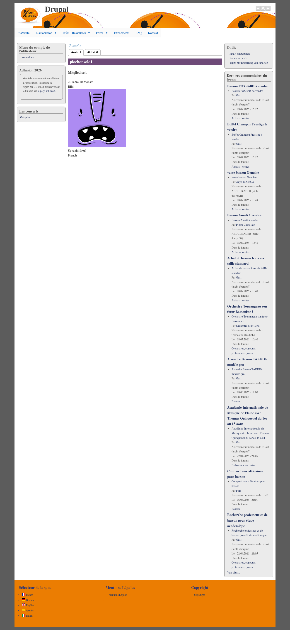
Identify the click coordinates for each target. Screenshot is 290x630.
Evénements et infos (243, 465)
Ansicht (77, 52)
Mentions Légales (118, 594)
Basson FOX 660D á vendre (247, 85)
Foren (98, 34)
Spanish (29, 610)
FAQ (139, 33)
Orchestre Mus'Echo (247, 326)
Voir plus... (26, 117)
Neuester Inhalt (238, 58)
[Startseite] (29, 24)
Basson (236, 401)
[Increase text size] (268, 11)
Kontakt (153, 33)
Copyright (199, 594)
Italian (29, 615)
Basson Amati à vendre (244, 214)
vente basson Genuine (243, 172)
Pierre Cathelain (245, 225)
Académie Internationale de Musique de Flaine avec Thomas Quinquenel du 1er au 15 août (250, 433)
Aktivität (92, 52)
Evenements (121, 33)
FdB (238, 491)
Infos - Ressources (73, 34)
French (29, 594)
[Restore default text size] (263, 11)
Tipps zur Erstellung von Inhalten (249, 63)
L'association (42, 34)
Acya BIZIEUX (245, 182)
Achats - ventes (240, 118)
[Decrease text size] (258, 11)
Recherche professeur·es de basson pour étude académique (247, 520)
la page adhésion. (47, 91)
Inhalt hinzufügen (240, 54)
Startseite (23, 33)
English (29, 605)
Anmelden (28, 57)
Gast (239, 95)
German (29, 600)
